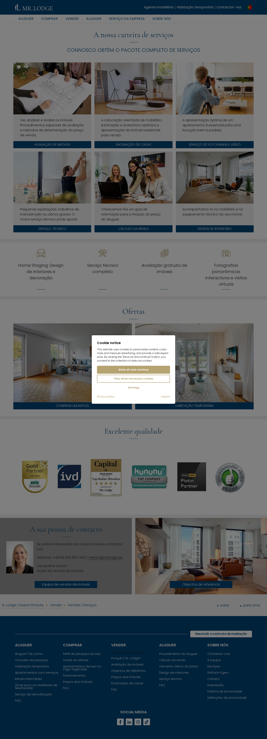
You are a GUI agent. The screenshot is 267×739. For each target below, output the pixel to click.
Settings (133, 387)
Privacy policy (106, 396)
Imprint (165, 396)
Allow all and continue (133, 369)
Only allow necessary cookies (133, 378)
